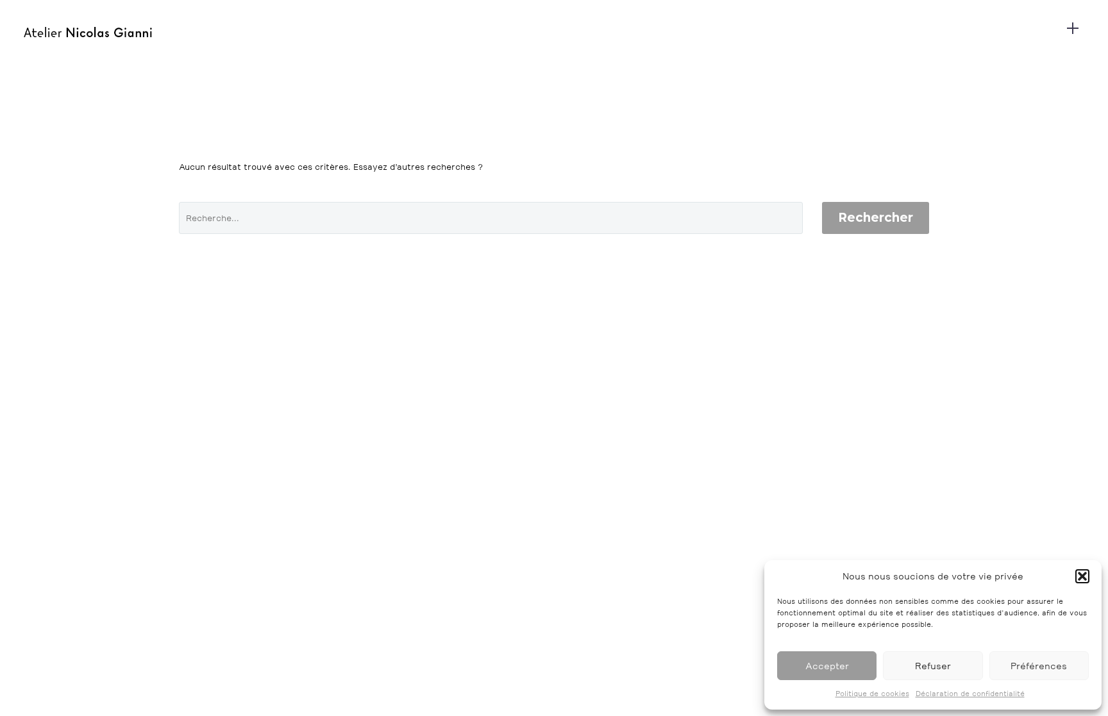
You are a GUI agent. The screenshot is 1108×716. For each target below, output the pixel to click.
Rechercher (875, 217)
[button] (1082, 576)
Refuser (933, 665)
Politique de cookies (872, 693)
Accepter (827, 665)
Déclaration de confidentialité (970, 693)
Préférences (1039, 665)
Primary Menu (1072, 32)
